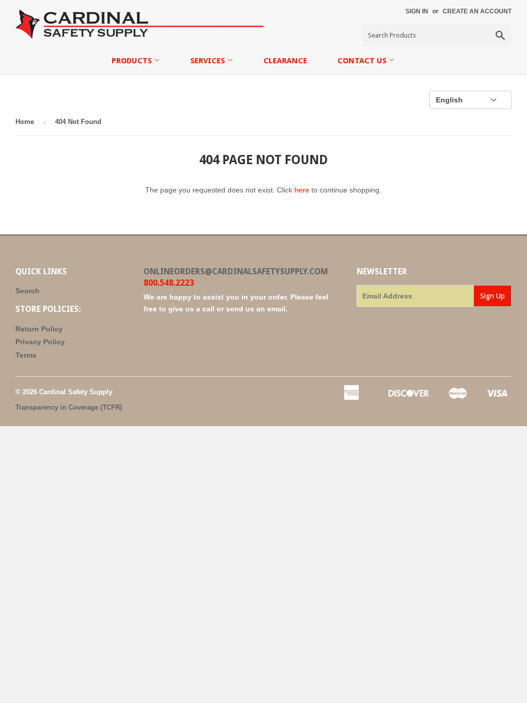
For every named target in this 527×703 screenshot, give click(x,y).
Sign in (417, 11)
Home (24, 122)
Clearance (285, 60)
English (449, 100)
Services (208, 60)
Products (133, 60)
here (301, 190)
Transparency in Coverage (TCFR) (68, 407)
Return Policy (39, 329)
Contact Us (363, 60)
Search (27, 291)
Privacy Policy (40, 342)
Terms (26, 355)
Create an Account (477, 11)
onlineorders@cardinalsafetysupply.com (236, 271)
